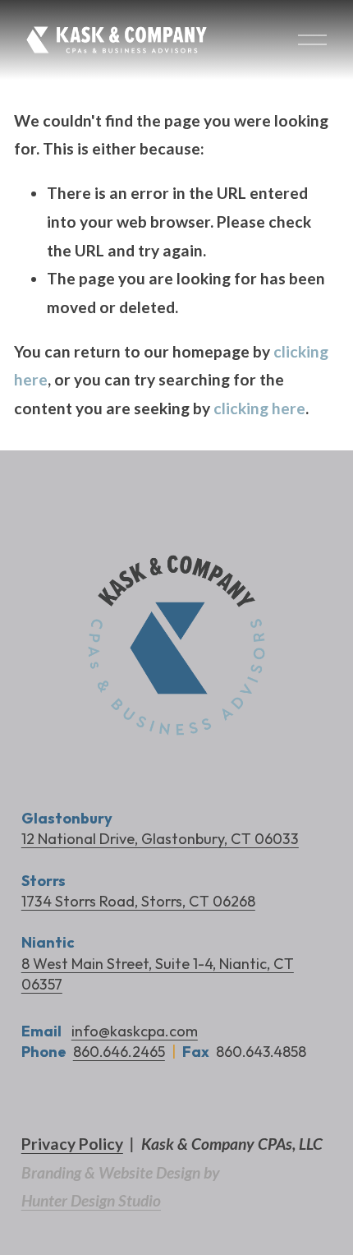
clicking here (259, 408)
